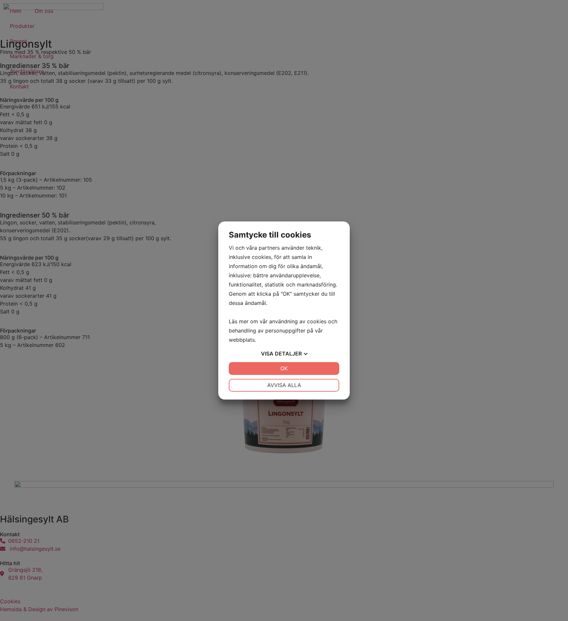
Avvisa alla (284, 385)
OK (284, 368)
